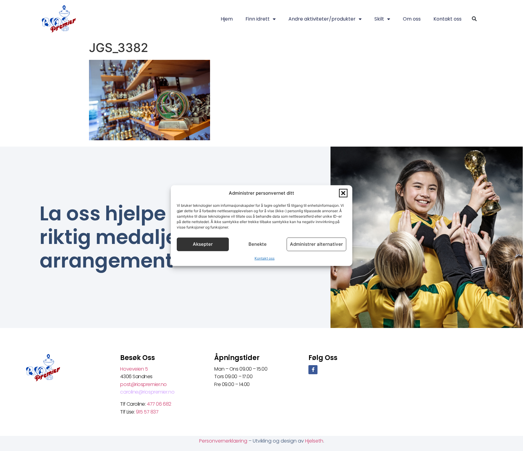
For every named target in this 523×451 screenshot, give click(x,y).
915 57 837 (147, 411)
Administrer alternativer (316, 244)
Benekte (257, 244)
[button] (343, 193)
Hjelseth (314, 440)
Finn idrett (257, 18)
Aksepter (203, 244)
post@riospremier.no (143, 384)
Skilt (379, 18)
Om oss (412, 18)
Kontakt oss (265, 258)
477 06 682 (159, 404)
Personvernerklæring (223, 440)
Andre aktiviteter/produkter (322, 18)
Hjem (227, 18)
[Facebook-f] (312, 369)
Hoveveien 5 (134, 368)
